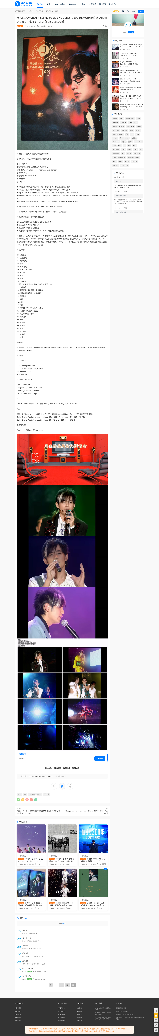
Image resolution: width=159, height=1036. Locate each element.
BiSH (114, 161)
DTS (132, 134)
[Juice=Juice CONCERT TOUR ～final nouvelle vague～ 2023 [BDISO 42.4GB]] (115, 98)
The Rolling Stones (133, 157)
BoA (123, 153)
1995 (130, 122)
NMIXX (127, 161)
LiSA (119, 146)
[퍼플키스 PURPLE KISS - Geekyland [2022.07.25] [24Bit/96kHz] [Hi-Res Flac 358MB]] (115, 64)
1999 (114, 146)
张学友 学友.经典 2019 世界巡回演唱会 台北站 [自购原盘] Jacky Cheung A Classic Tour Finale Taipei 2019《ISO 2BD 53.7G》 (62, 904)
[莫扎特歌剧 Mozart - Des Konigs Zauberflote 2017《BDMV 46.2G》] (115, 47)
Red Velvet (116, 142)
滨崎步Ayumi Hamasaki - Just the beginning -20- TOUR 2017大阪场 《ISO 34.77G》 (132, 107)
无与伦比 (46, 794)
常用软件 (79, 1014)
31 (61, 985)
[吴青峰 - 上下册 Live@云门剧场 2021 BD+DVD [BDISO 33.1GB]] (93, 883)
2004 (19, 794)
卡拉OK (115, 118)
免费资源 (92, 4)
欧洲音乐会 (116, 153)
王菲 (126, 134)
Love (141, 149)
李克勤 (115, 126)
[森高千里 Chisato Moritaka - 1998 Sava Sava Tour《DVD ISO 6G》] (115, 72)
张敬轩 (138, 130)
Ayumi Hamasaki (118, 134)
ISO (25, 794)
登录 (64, 923)
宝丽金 (129, 149)
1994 (134, 146)
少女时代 (115, 122)
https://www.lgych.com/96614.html (40, 776)
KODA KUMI (124, 165)
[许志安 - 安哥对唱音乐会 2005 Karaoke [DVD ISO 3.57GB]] (115, 89)
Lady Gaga (136, 153)
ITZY (135, 122)
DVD (49, 4)
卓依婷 (132, 130)
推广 (106, 26)
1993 (135, 149)
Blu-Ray (40, 4)
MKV (129, 146)
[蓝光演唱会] (23, 4)
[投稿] (123, 11)
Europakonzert (124, 138)
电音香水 (134, 138)
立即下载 (100, 758)
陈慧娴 (129, 153)
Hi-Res (82, 4)
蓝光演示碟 (18, 1020)
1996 (114, 157)
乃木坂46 (123, 122)
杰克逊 (120, 161)
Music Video (60, 4)
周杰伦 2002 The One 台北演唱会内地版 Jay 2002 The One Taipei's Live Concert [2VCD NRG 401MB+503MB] (128, 201)
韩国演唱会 (18, 1017)
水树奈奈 (124, 130)
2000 (138, 118)
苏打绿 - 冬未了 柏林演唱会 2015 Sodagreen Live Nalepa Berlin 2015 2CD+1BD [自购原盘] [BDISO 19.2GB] (62, 860)
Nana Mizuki (139, 142)
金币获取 (79, 1011)
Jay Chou (32, 794)
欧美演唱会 (18, 1011)
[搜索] (128, 11)
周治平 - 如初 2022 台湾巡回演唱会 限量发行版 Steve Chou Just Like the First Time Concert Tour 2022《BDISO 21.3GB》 (31, 904)
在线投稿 (79, 1008)
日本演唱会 (18, 1014)
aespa (122, 118)
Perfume (121, 126)
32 (67, 985)
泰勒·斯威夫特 (130, 118)
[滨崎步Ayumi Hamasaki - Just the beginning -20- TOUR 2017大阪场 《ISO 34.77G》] (115, 106)
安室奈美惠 (121, 157)
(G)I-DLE (134, 161)
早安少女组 (116, 130)
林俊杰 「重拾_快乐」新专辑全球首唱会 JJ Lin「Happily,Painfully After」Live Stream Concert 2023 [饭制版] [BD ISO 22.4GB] (93, 860)
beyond (115, 138)
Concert (72, 4)
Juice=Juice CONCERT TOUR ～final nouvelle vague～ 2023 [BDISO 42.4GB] (131, 98)
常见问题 (112, 4)
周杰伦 (39, 794)
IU (124, 146)
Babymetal (116, 149)
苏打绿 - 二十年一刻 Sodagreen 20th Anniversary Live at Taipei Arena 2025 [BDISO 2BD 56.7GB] (31, 860)
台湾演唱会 (42, 26)
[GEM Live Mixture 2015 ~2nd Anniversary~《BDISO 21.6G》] (115, 81)
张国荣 (139, 126)
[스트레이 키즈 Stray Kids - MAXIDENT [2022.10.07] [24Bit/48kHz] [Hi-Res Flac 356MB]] (115, 55)
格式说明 (79, 1017)
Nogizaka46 (130, 126)
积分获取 (102, 4)
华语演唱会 (18, 1008)
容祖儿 (124, 142)
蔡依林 (130, 142)
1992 (123, 149)
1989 (137, 134)
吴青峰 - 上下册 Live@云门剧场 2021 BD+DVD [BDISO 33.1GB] (92, 904)
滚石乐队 (115, 165)
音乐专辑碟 (61, 1020)
